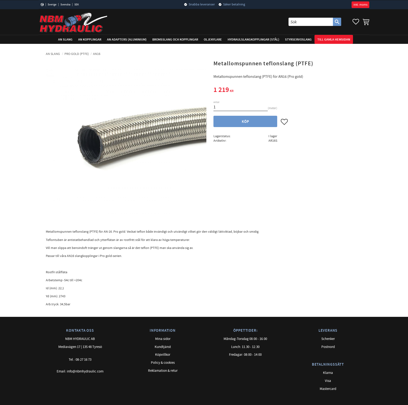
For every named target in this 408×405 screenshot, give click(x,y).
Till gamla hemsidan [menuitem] (333, 39)
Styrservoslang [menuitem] (298, 39)
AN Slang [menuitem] (65, 39)
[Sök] (337, 22)
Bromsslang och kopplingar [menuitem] (175, 39)
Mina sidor (162, 339)
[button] (356, 22)
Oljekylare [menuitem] (213, 39)
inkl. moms (360, 5)
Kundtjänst (163, 347)
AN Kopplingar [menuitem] (89, 39)
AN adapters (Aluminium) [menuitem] (127, 39)
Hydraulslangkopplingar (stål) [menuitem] (253, 39)
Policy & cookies (163, 362)
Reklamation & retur (163, 370)
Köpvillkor (162, 354)
